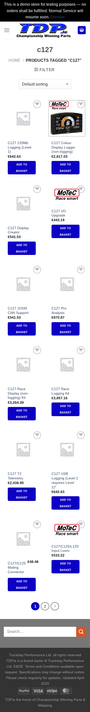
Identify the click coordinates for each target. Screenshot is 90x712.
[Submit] (81, 632)
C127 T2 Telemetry (15, 476)
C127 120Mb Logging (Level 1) (19, 147)
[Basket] (82, 30)
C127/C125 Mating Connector (17, 567)
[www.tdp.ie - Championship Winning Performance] (44, 30)
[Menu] (7, 30)
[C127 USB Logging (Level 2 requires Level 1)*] (67, 449)
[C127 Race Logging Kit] (67, 364)
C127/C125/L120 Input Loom (65, 549)
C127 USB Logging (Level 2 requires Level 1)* (65, 480)
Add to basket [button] (22, 167)
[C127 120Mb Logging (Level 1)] (23, 118)
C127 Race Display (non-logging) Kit (18, 393)
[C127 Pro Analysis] (67, 284)
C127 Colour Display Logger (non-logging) (63, 147)
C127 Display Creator (18, 230)
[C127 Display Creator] (23, 203)
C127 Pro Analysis (59, 311)
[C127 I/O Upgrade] (67, 195)
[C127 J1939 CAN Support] (23, 284)
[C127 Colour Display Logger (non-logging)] (67, 118)
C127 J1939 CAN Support (18, 311)
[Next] (54, 606)
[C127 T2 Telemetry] (23, 449)
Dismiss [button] (57, 17)
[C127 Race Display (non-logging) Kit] (23, 364)
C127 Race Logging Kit (60, 391)
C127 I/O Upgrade (59, 213)
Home (14, 60)
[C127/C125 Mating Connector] (23, 538)
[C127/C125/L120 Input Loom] (67, 530)
